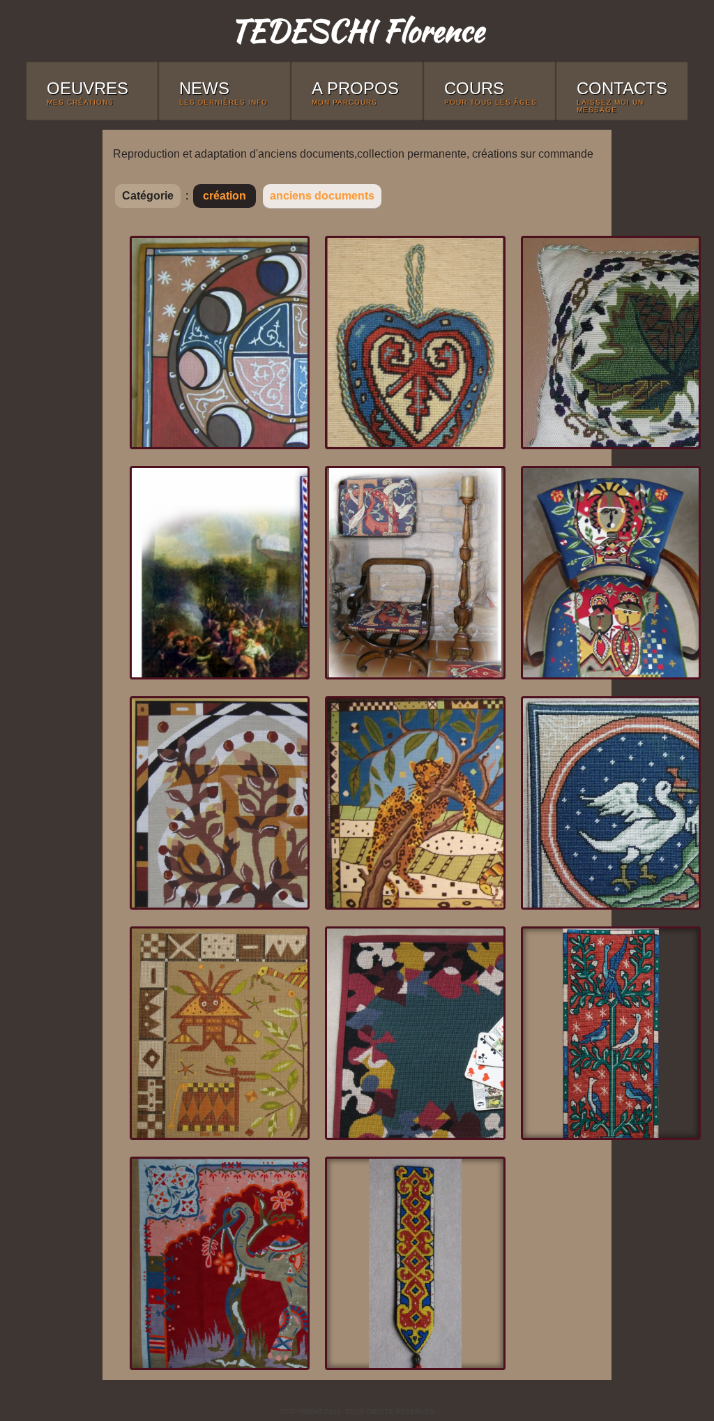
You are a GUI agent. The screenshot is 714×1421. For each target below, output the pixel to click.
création (224, 196)
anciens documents (322, 196)
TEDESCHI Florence (357, 30)
